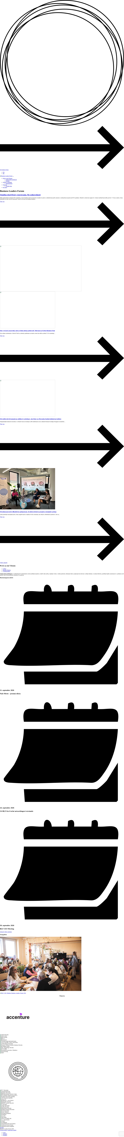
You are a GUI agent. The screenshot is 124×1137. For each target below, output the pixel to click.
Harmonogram (9, 183)
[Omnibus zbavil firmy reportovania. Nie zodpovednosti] (40, 291)
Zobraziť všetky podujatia (6, 931)
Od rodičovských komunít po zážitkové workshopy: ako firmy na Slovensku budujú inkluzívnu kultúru (30, 419)
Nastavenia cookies (12, 1130)
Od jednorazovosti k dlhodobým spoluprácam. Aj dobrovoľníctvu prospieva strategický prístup (28, 512)
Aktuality (5, 1133)
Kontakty (5, 1135)
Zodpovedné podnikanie (11, 179)
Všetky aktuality (3, 562)
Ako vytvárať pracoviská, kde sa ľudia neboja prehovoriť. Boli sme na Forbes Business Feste (27, 330)
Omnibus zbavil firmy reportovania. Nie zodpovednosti (20, 195)
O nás (4, 1132)
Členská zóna (9, 186)
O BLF (4, 568)
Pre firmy (5, 187)
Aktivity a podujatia (7, 182)
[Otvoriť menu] (13, 176)
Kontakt (7, 181)
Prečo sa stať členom (7, 178)
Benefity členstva (7, 570)
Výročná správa (6, 571)
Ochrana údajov (3, 1130)
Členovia (5, 184)
